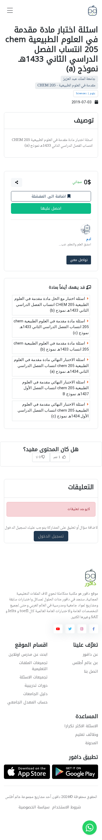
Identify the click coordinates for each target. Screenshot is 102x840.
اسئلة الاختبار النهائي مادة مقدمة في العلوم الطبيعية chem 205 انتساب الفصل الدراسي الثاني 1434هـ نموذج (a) (51, 365)
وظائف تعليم (86, 734)
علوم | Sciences (85, 93)
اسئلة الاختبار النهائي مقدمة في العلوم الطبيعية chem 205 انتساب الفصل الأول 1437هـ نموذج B (55, 388)
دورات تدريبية (36, 685)
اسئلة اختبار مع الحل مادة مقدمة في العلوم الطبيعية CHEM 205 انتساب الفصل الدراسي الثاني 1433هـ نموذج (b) (51, 304)
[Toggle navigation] (10, 10)
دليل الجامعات (35, 693)
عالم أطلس (13, 797)
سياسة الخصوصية (34, 807)
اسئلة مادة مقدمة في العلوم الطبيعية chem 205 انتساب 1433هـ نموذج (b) (51, 346)
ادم (88, 239)
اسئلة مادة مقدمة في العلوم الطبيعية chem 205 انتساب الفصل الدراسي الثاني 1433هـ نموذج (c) (51, 327)
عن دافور (90, 654)
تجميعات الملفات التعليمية (33, 665)
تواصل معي (79, 260)
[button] (16, 182)
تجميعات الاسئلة (34, 677)
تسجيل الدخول (51, 536)
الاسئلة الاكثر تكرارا (81, 726)
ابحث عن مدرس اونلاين (28, 654)
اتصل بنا (91, 671)
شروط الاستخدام (66, 807)
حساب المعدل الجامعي (27, 702)
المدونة (91, 743)
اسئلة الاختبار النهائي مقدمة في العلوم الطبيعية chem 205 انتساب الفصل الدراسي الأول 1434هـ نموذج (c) (53, 410)
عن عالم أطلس (85, 662)
